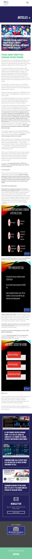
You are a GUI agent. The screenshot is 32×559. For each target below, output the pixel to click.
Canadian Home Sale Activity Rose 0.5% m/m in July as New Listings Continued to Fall (16, 462)
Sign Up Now (16, 512)
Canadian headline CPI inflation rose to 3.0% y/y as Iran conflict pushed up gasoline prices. (16, 487)
